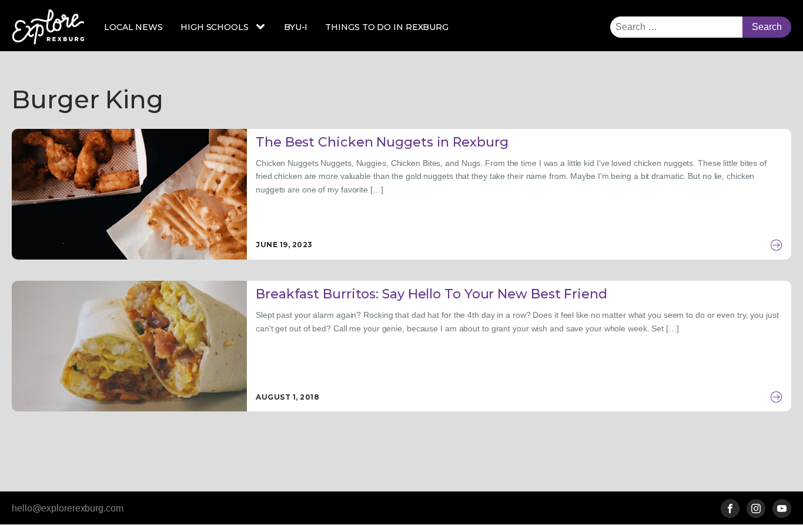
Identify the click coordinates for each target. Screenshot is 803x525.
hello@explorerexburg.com (67, 508)
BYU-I (296, 27)
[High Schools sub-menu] (263, 27)
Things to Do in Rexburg (387, 27)
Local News (133, 27)
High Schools (214, 27)
